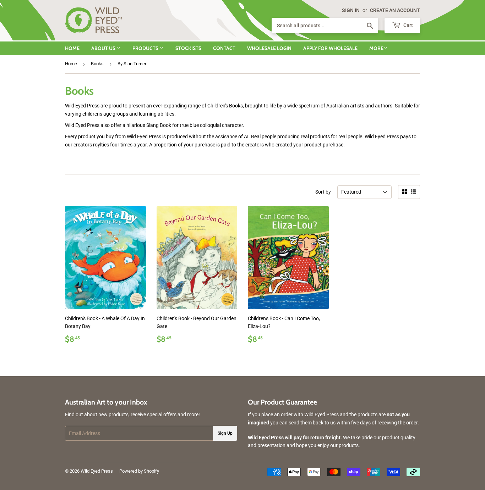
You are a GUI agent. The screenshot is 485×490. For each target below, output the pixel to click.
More (376, 48)
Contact (224, 48)
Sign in (351, 10)
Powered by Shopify (139, 471)
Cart (407, 25)
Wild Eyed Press (97, 471)
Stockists (188, 48)
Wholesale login (269, 48)
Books (97, 63)
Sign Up (225, 433)
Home (72, 48)
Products (145, 48)
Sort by (323, 192)
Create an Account (395, 10)
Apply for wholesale (330, 48)
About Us (103, 48)
